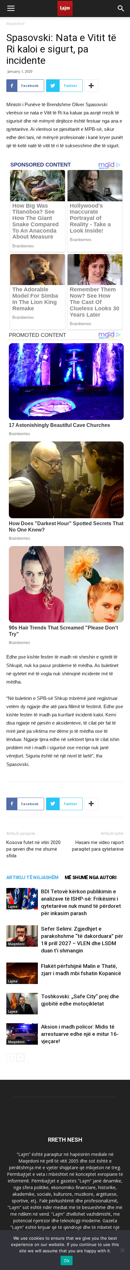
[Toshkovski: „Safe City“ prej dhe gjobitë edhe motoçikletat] (22, 1004)
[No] (122, 1250)
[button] (121, 8)
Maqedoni (15, 23)
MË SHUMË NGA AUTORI (90, 877)
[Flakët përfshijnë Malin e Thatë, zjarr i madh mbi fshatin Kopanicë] (22, 973)
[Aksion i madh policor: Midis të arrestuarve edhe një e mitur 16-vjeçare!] (22, 1034)
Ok (66, 1260)
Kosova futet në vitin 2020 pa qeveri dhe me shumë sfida (33, 849)
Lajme (12, 906)
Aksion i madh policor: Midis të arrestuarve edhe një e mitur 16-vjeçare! (80, 1034)
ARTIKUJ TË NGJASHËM (32, 877)
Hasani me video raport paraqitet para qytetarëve (98, 846)
